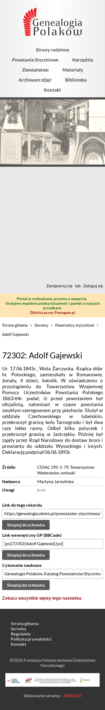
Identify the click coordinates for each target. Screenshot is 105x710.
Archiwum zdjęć (35, 80)
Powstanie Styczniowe (35, 60)
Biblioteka (76, 80)
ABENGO (72, 695)
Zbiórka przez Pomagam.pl (52, 312)
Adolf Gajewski (15, 334)
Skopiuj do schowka (26, 524)
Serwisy (41, 325)
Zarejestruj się (59, 285)
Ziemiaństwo (35, 70)
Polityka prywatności (31, 638)
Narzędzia (82, 60)
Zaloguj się (93, 285)
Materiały (72, 70)
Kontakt (52, 90)
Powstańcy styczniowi (74, 325)
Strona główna (15, 325)
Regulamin (21, 633)
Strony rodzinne (52, 50)
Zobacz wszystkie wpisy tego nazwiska (41, 598)
